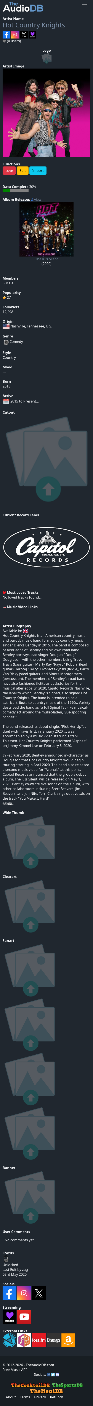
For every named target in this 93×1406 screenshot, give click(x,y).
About (11, 1397)
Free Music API (15, 1369)
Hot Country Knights (34, 24)
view (38, 199)
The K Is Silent (46, 259)
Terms (25, 1397)
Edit (22, 170)
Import (38, 170)
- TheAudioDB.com (38, 1364)
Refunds (57, 1397)
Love (9, 170)
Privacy (40, 1397)
